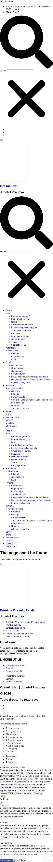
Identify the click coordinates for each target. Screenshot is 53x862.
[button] (26, 42)
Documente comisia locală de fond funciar (30, 379)
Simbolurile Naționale (21, 330)
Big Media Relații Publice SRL (32, 716)
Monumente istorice (20, 336)
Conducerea (17, 365)
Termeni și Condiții (36, 790)
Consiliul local (17, 356)
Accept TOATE (7, 793)
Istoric (14, 322)
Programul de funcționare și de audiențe (29, 377)
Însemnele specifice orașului (24, 327)
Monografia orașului (20, 319)
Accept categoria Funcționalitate (14, 654)
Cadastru (15, 391)
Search (3, 70)
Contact (9, 668)
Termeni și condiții (14, 671)
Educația (15, 394)
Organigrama (17, 368)
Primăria (9, 362)
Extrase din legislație (20, 382)
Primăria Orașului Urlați (17, 610)
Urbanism (15, 405)
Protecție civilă (18, 397)
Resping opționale (23, 793)
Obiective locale (18, 339)
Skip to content (7, 1)
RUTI (13, 359)
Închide (24, 860)
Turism (14, 342)
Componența (17, 371)
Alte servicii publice (20, 408)
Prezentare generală (20, 316)
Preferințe (38, 793)
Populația (15, 333)
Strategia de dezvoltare (22, 324)
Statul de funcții (18, 374)
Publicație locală (18, 345)
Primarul (15, 353)
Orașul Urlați (9, 186)
